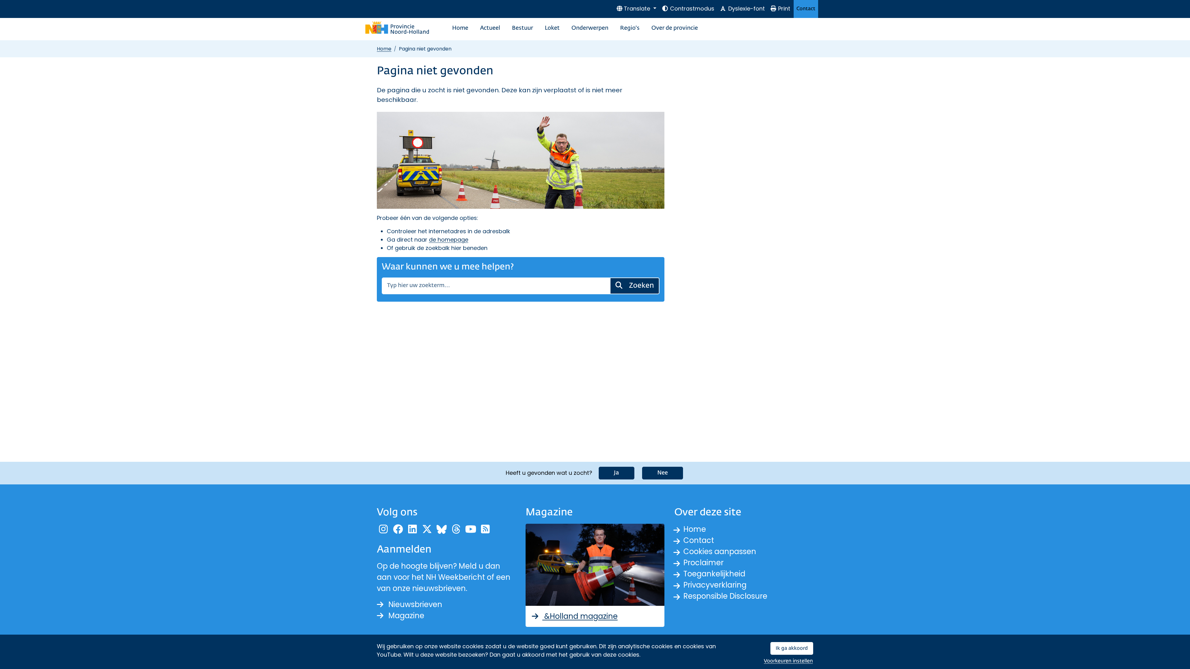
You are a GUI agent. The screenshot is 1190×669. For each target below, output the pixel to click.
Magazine (406, 615)
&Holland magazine (580, 616)
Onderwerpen (589, 28)
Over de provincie (674, 28)
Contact (805, 9)
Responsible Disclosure (725, 596)
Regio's (630, 28)
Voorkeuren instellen (788, 661)
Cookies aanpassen (719, 551)
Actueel (490, 28)
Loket (552, 28)
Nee (662, 473)
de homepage (448, 239)
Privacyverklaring (715, 585)
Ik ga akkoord (792, 648)
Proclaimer (703, 563)
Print (784, 8)
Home (460, 28)
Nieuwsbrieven (415, 604)
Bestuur (522, 28)
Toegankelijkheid (714, 574)
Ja (616, 473)
